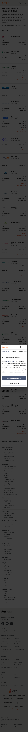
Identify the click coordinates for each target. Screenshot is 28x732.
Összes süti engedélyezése (14, 378)
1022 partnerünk (11, 361)
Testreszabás (13, 383)
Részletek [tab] (13, 351)
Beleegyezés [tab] (5, 351)
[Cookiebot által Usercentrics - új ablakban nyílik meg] (19, 347)
